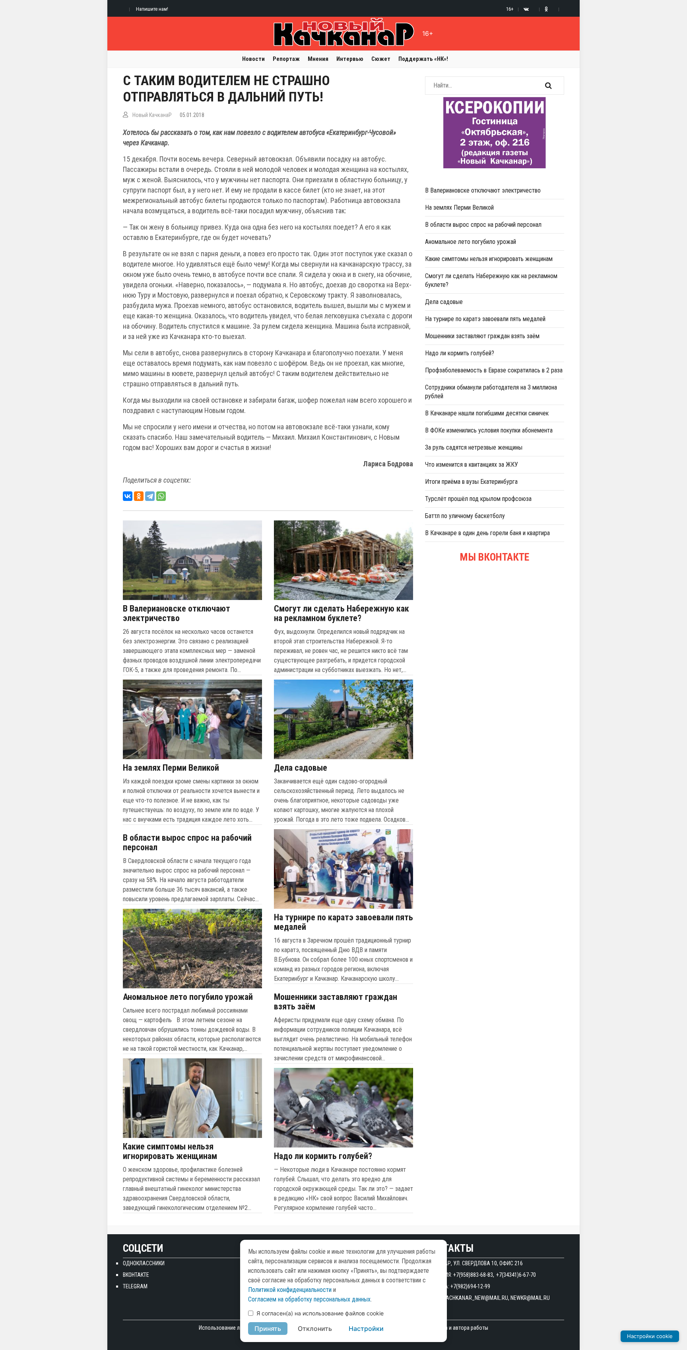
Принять (267, 1328)
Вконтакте (136, 1275)
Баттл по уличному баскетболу (465, 516)
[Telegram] (150, 496)
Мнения (318, 58)
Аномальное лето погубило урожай (188, 997)
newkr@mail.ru (530, 1298)
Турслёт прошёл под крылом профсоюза (478, 499)
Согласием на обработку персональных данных (309, 1299)
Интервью (349, 58)
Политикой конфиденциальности (290, 1290)
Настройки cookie (650, 1336)
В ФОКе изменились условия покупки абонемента (489, 430)
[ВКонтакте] (127, 496)
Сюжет (380, 58)
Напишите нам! (152, 9)
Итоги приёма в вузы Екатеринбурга (471, 481)
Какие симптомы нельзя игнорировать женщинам (170, 1151)
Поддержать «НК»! (423, 58)
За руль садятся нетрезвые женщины (473, 447)
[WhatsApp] (161, 496)
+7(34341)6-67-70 (516, 1275)
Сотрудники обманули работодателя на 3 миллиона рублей (491, 392)
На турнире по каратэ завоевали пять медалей (343, 922)
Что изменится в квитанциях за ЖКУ (471, 464)
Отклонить (315, 1328)
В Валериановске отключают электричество (176, 613)
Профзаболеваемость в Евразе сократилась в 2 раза (494, 370)
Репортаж (286, 58)
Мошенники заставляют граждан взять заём (335, 1001)
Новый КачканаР (152, 115)
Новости (253, 58)
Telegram (135, 1286)
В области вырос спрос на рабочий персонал (187, 842)
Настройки (366, 1328)
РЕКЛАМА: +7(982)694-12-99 (457, 1286)
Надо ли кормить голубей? (323, 1156)
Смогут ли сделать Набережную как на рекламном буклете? (341, 613)
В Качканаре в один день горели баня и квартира (487, 533)
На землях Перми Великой (171, 768)
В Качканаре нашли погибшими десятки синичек (487, 413)
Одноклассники (144, 1263)
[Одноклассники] (139, 496)
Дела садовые (300, 768)
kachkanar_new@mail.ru (475, 1298)
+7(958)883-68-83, (473, 1275)
